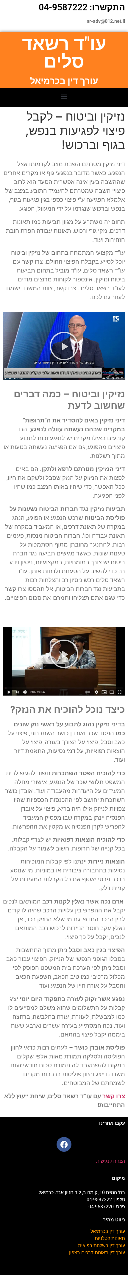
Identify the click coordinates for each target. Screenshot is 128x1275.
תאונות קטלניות (110, 1238)
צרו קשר (113, 1096)
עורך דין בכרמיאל (107, 1231)
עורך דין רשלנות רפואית (101, 1245)
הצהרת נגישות (110, 1161)
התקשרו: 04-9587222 (82, 7)
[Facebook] (64, 1144)
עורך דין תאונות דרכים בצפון (97, 1252)
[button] (64, 96)
